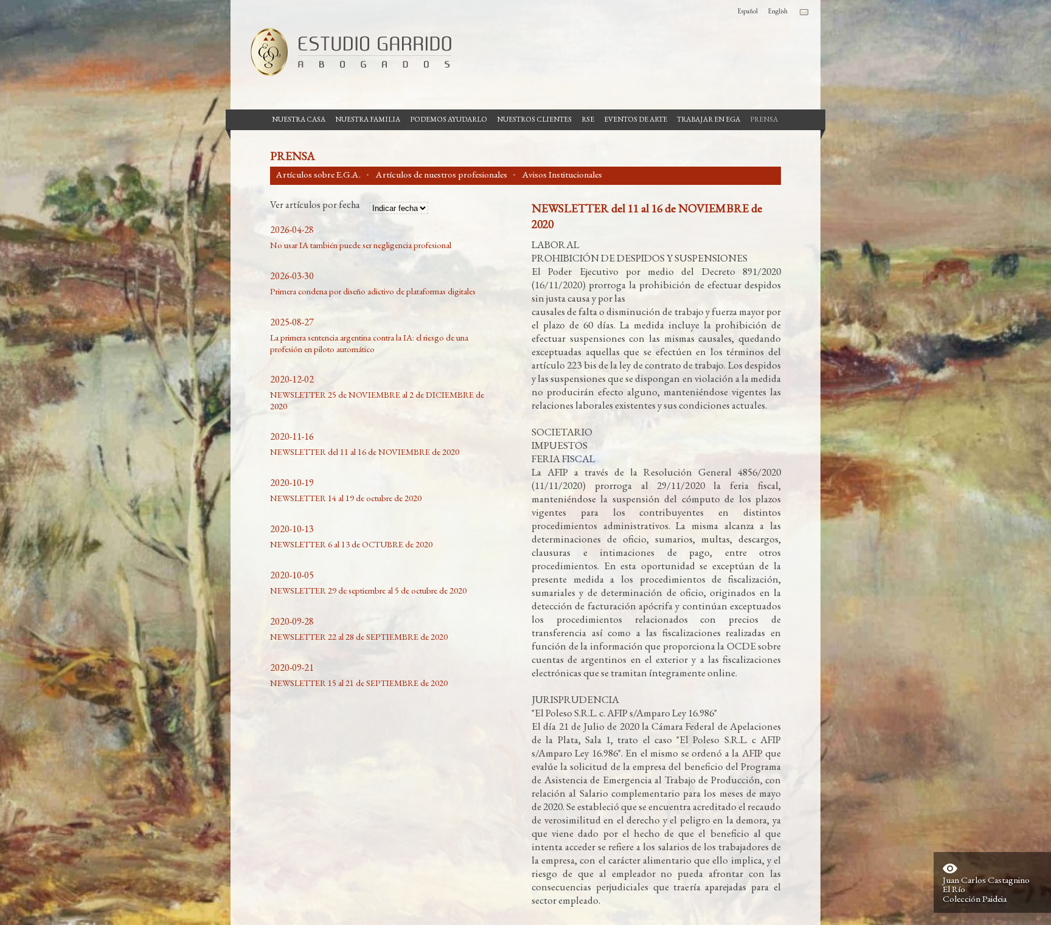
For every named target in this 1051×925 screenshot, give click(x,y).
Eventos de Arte (635, 119)
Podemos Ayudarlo (448, 119)
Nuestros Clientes (534, 119)
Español (747, 11)
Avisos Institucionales (562, 174)
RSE (587, 119)
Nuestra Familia (367, 119)
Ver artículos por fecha (315, 205)
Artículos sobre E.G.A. (318, 174)
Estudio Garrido (346, 51)
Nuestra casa (298, 119)
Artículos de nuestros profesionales (441, 174)
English (778, 11)
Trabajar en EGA (708, 119)
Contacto (804, 12)
